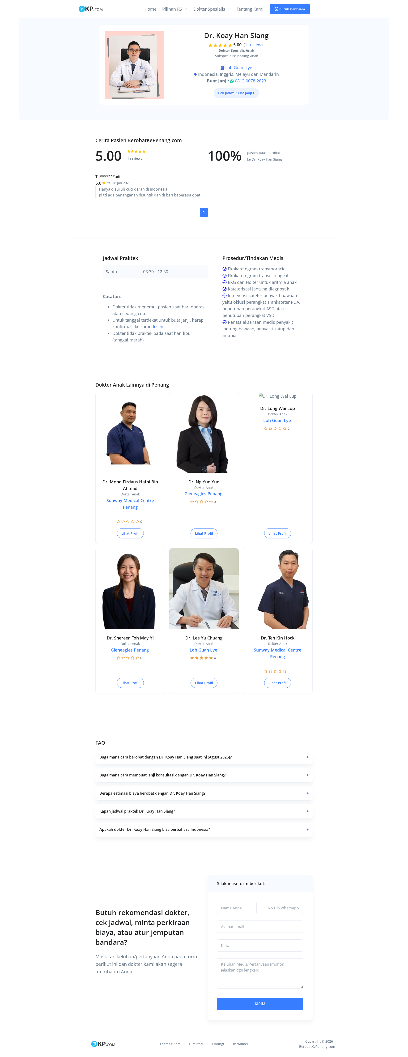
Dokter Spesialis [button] (209, 9)
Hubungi (217, 1044)
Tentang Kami (250, 9)
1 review (253, 44)
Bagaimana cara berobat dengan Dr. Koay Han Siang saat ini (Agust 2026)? (204, 757)
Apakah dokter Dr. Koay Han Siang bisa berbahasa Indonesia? (204, 829)
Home (150, 9)
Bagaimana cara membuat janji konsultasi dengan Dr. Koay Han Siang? (204, 775)
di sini (157, 326)
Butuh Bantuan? (291, 9)
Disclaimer (240, 1044)
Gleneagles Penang (203, 493)
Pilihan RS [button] (172, 9)
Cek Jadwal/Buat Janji (235, 93)
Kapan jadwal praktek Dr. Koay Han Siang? (204, 811)
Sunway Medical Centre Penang (130, 504)
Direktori (196, 1044)
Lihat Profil (130, 533)
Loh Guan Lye (238, 67)
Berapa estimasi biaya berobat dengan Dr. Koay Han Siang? (204, 793)
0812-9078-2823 (250, 81)
